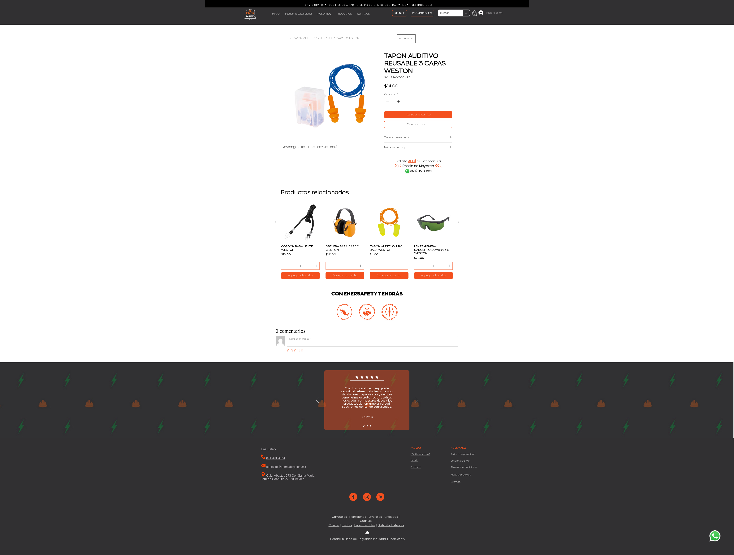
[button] (474, 13)
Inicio (286, 38)
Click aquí (329, 146)
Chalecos (391, 516)
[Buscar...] (466, 13)
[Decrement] (387, 101)
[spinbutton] (393, 101)
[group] (367, 241)
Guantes (366, 520)
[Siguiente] (458, 222)
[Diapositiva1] (364, 426)
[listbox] (406, 38)
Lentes (347, 525)
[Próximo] (416, 400)
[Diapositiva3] (370, 425)
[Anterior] (275, 222)
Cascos (334, 525)
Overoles (375, 516)
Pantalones (357, 516)
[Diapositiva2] (367, 425)
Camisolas (339, 516)
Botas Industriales (391, 525)
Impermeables (364, 525)
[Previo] (317, 400)
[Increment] (398, 101)
